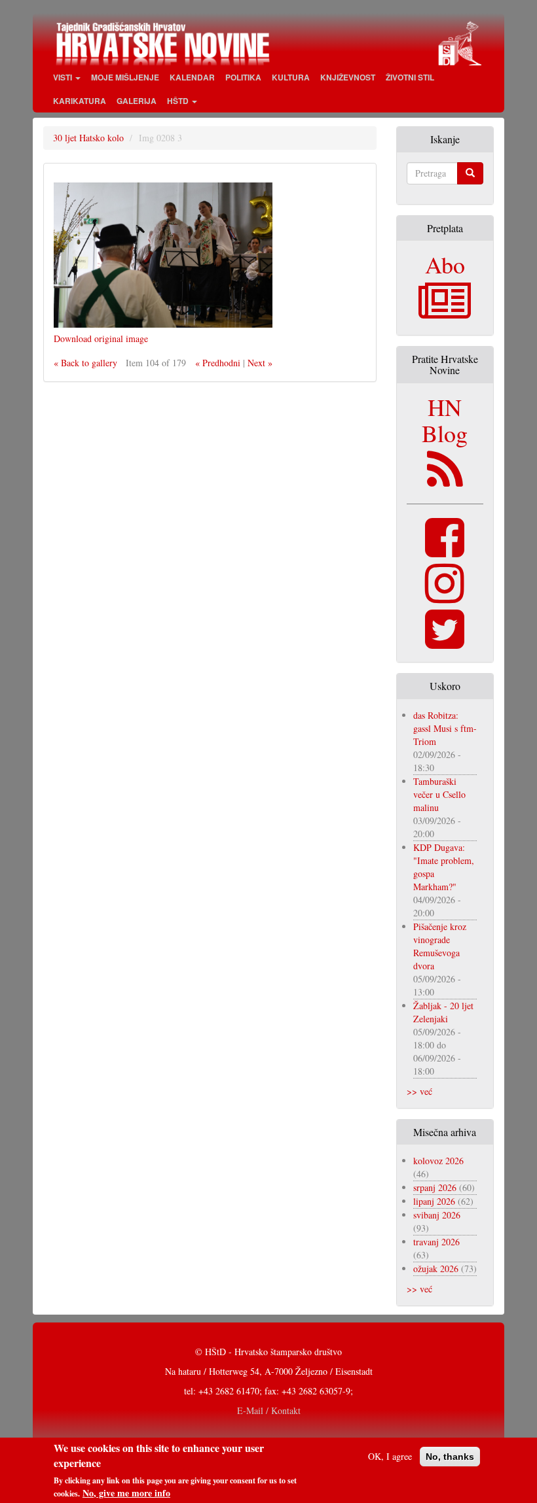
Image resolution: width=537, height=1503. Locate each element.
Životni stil (410, 77)
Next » (260, 362)
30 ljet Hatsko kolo (88, 137)
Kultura (291, 77)
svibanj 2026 (436, 1215)
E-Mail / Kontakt (269, 1410)
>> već (419, 1091)
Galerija (137, 101)
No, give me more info (126, 1493)
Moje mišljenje (125, 77)
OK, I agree (390, 1456)
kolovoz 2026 (438, 1160)
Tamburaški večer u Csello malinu (439, 794)
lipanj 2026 (434, 1201)
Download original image (101, 338)
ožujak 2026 (435, 1268)
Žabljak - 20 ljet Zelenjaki (443, 1012)
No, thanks (450, 1456)
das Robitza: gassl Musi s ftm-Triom (445, 728)
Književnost (347, 77)
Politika (243, 77)
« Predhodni (217, 362)
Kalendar (192, 77)
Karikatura (79, 101)
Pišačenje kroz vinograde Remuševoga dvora (439, 946)
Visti (63, 77)
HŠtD (179, 101)
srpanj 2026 (434, 1187)
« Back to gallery (85, 362)
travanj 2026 (436, 1241)
